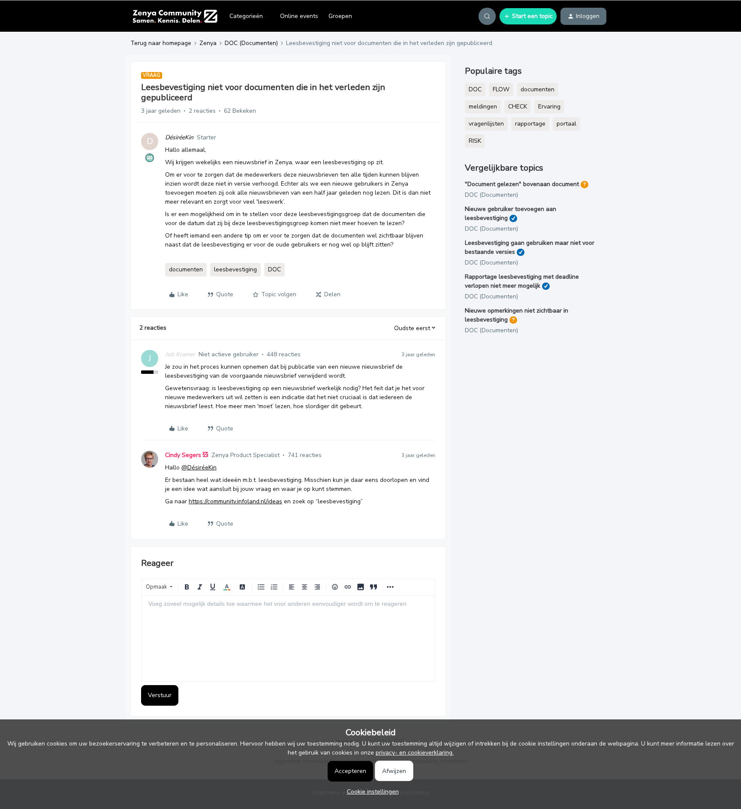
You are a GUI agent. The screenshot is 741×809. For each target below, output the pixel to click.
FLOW (501, 89)
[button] (528, 16)
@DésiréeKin (199, 467)
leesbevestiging (235, 269)
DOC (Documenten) (251, 43)
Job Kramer (180, 354)
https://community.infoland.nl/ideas (235, 501)
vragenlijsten (486, 124)
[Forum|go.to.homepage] (174, 16)
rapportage (530, 124)
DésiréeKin (179, 137)
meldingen (483, 106)
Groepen (340, 16)
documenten (186, 269)
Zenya (208, 43)
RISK (475, 141)
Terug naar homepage (160, 43)
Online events (299, 16)
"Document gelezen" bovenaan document (522, 184)
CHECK (517, 106)
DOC (274, 269)
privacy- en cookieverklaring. (415, 753)
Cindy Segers (183, 455)
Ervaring (549, 106)
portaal (566, 124)
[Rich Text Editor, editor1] (288, 638)
